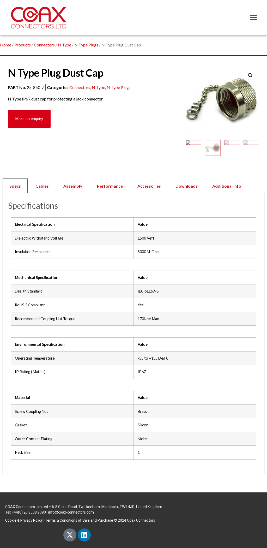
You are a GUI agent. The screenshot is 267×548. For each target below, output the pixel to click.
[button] (253, 17)
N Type (64, 44)
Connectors (44, 44)
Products (22, 44)
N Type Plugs (86, 44)
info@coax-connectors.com (71, 512)
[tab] (133, 185)
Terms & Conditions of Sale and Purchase (79, 520)
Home (5, 44)
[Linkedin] (84, 534)
